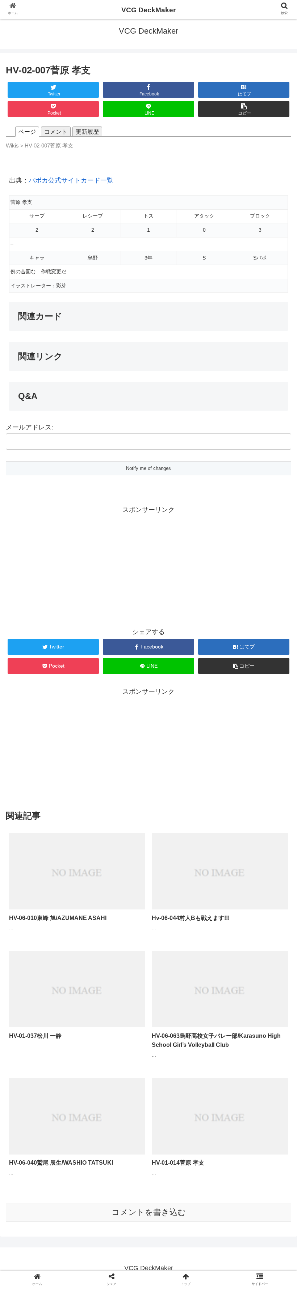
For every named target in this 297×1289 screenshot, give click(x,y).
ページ (27, 131)
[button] (274, 852)
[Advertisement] (148, 566)
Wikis (12, 145)
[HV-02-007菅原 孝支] (182, 1206)
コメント (55, 131)
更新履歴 (87, 131)
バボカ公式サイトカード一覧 (71, 180)
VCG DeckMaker (148, 10)
